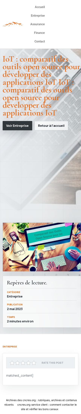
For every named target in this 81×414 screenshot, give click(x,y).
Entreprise (38, 15)
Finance (39, 33)
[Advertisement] (40, 176)
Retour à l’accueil (51, 126)
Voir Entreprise (17, 126)
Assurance (37, 24)
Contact (39, 41)
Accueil (40, 7)
